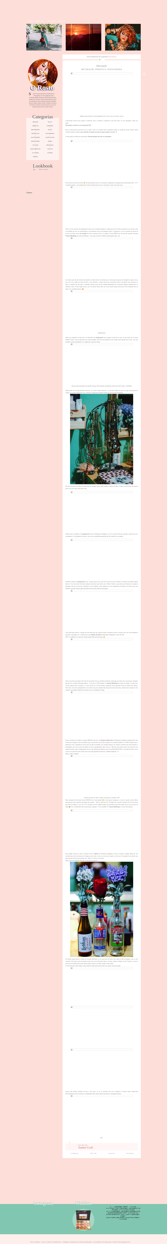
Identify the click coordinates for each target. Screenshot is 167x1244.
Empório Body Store (107, 740)
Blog (50, 122)
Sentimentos (35, 149)
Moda (50, 141)
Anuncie (61, 21)
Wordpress (74, 1242)
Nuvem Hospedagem (85, 1242)
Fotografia (50, 133)
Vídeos (35, 156)
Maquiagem (35, 141)
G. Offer (88, 858)
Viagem (50, 153)
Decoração (35, 129)
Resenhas (50, 145)
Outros (35, 145)
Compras (50, 125)
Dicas (50, 129)
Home (31, 21)
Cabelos (35, 125)
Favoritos (35, 133)
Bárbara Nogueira (111, 751)
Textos (50, 149)
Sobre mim (40, 21)
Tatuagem (51, 21)
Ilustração (35, 137)
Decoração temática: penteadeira (101, 69)
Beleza (35, 122)
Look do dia (50, 137)
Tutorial (35, 153)
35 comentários (130, 1147)
